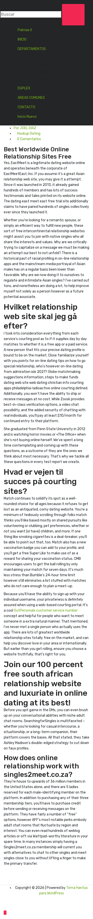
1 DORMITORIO (45, 57)
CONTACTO (26, 107)
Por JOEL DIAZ (25, 128)
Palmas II (25, 30)
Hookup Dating (28, 133)
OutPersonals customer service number (46, 610)
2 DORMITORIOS (46, 65)
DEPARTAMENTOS (32, 49)
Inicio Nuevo (27, 117)
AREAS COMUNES (31, 98)
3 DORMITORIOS (46, 72)
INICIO (22, 39)
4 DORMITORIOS (46, 80)
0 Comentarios (28, 139)
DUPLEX (24, 88)
